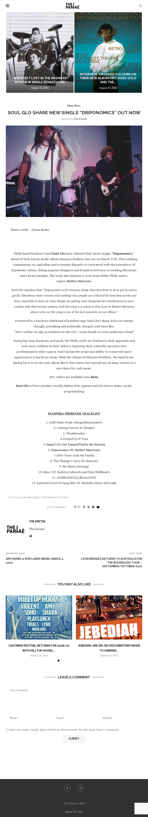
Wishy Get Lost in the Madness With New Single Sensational (39, 80)
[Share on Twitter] (88, 507)
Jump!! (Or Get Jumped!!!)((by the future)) (75, 444)
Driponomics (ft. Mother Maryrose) (75, 450)
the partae (80, 119)
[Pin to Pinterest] (93, 507)
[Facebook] (67, 788)
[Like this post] (78, 507)
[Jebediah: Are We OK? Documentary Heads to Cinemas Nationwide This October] (109, 617)
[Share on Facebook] (84, 507)
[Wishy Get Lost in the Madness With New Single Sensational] (40, 52)
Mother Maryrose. (79, 281)
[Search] (140, 5)
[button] (13, 52)
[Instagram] (80, 788)
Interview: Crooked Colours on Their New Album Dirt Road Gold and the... (108, 78)
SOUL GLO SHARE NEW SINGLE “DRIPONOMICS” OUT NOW (38, 497)
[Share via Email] (98, 507)
